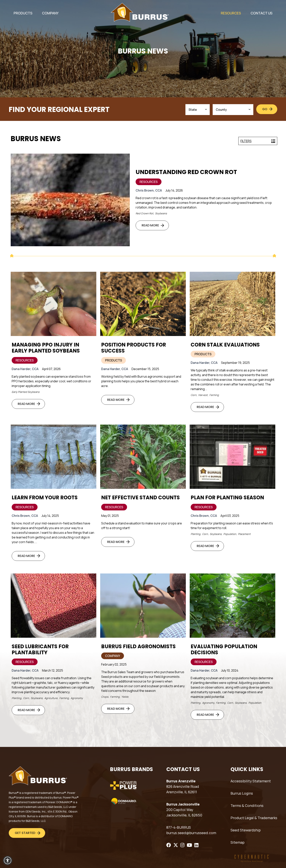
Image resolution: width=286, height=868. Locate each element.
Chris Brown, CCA (149, 190)
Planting (195, 534)
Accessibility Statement (251, 781)
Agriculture (51, 698)
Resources (148, 182)
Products (113, 360)
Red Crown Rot (144, 213)
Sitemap (238, 842)
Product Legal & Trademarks (254, 817)
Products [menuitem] (23, 13)
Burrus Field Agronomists (138, 647)
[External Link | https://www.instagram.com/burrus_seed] (182, 845)
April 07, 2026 (51, 369)
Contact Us (261, 13)
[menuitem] (23, 13)
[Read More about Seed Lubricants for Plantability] (53, 605)
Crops (104, 697)
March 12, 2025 (52, 670)
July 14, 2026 (174, 190)
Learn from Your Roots (45, 498)
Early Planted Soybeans (25, 392)
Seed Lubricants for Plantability (40, 650)
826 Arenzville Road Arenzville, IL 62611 (182, 789)
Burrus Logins (242, 793)
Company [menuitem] (50, 13)
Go (264, 109)
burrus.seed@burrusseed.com (191, 832)
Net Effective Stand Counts (140, 498)
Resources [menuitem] (231, 13)
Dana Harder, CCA (25, 369)
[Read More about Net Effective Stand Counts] (143, 457)
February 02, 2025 (114, 664)
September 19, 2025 (235, 363)
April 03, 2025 (229, 516)
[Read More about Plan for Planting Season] (232, 457)
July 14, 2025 (50, 516)
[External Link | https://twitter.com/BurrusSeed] (175, 845)
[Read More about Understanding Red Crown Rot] (70, 200)
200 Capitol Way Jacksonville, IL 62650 (184, 812)
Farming (214, 395)
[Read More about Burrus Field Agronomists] (143, 605)
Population (229, 534)
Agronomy (77, 698)
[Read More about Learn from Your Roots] (53, 457)
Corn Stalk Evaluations (225, 345)
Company (112, 656)
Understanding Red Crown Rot (186, 172)
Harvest (203, 395)
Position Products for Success (133, 348)
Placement (244, 534)
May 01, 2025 (110, 516)
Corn (194, 395)
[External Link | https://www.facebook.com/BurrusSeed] (168, 845)
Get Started (25, 833)
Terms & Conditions (247, 805)
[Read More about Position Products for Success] (143, 304)
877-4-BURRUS (178, 827)
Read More (150, 225)
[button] (7, 860)
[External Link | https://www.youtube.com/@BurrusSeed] (189, 845)
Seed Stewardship (246, 830)
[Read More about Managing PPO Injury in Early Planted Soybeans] (53, 304)
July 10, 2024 (229, 670)
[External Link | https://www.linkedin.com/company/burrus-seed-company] (196, 845)
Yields (124, 697)
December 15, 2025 (145, 369)
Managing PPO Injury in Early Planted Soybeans (46, 348)
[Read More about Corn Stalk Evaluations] (232, 304)
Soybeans (161, 213)
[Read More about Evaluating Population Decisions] (232, 605)
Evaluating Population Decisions (224, 650)
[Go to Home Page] (140, 12)
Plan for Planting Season (227, 498)
